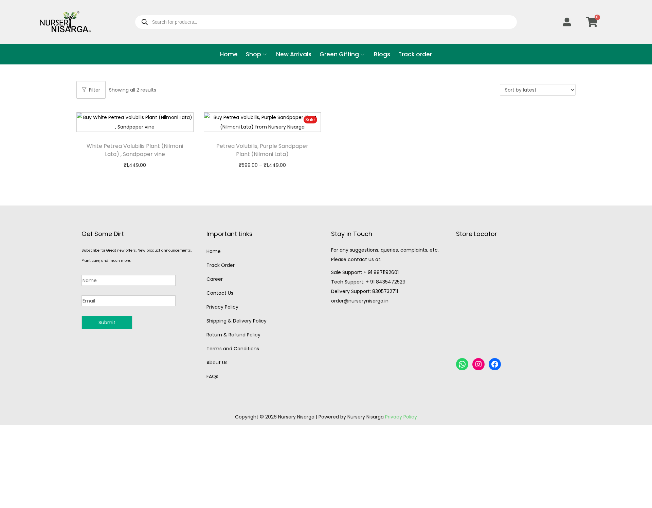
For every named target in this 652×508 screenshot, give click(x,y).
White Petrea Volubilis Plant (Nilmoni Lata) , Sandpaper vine (135, 150)
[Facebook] (495, 364)
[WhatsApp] (462, 364)
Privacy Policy (222, 307)
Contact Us (219, 293)
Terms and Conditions (232, 348)
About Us (217, 362)
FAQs (212, 376)
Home (213, 251)
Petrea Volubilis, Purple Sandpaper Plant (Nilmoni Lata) (262, 150)
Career (214, 279)
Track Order (220, 265)
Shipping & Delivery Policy (236, 320)
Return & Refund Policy (233, 334)
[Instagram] (478, 364)
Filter (94, 89)
